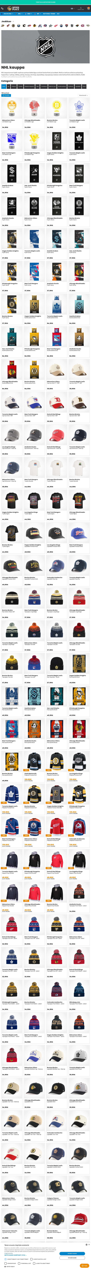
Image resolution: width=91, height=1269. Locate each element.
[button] (30, 1255)
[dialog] (45, 1255)
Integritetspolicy (8, 1253)
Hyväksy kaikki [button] (72, 1253)
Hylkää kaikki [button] (72, 1258)
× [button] (89, 1244)
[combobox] (86, 1245)
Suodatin (7, 95)
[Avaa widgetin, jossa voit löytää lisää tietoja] (84, 1266)
